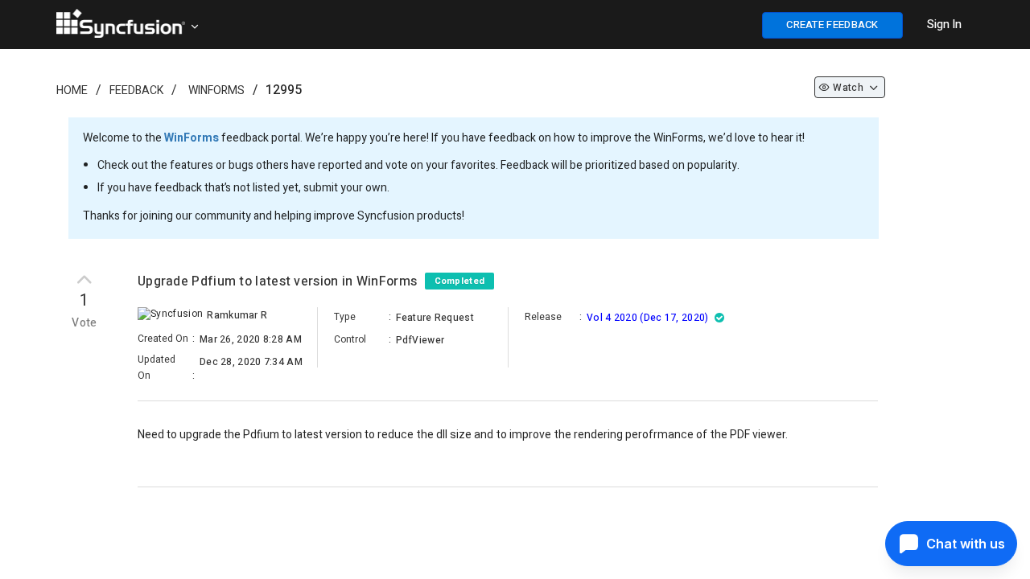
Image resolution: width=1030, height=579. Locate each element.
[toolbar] (508, 489)
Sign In (944, 24)
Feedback (136, 90)
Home (72, 90)
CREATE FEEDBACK (832, 24)
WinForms (216, 90)
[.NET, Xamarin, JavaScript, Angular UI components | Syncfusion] (120, 23)
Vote (84, 323)
